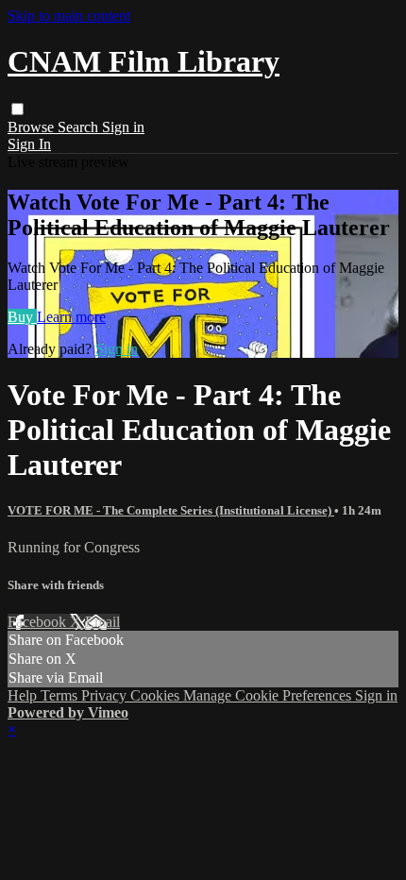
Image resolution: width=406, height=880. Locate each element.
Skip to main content (69, 16)
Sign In (29, 144)
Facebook (39, 622)
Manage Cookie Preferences (269, 695)
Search (80, 127)
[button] (17, 109)
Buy (22, 317)
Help (24, 695)
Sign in (123, 127)
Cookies (156, 695)
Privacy (105, 695)
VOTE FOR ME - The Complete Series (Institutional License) (171, 510)
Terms (61, 695)
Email (102, 622)
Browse (33, 127)
